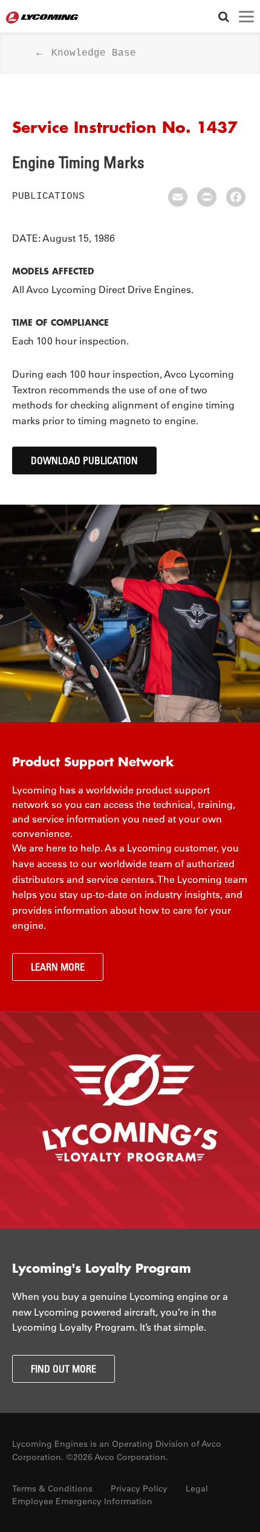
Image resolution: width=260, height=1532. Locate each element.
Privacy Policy (139, 1488)
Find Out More (63, 1369)
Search (223, 16)
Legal (197, 1488)
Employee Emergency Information (82, 1501)
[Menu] (246, 16)
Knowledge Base (93, 53)
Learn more (58, 967)
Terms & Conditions (52, 1488)
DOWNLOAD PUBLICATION (84, 460)
